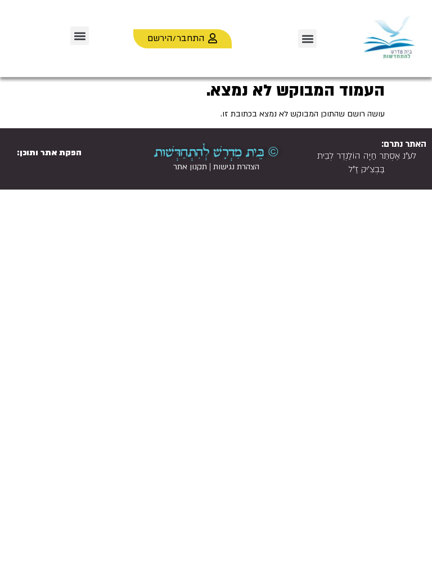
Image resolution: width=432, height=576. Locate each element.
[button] (307, 38)
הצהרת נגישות (236, 166)
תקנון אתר (190, 166)
